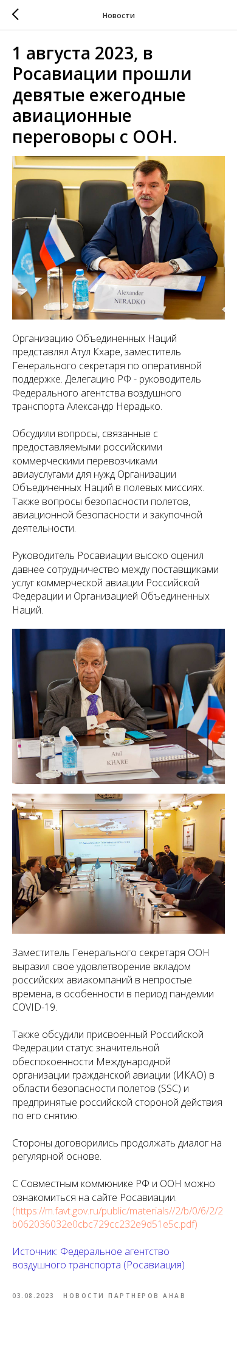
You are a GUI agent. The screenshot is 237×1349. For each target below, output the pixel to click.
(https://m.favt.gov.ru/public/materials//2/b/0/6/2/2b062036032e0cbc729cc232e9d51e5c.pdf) (117, 1217)
